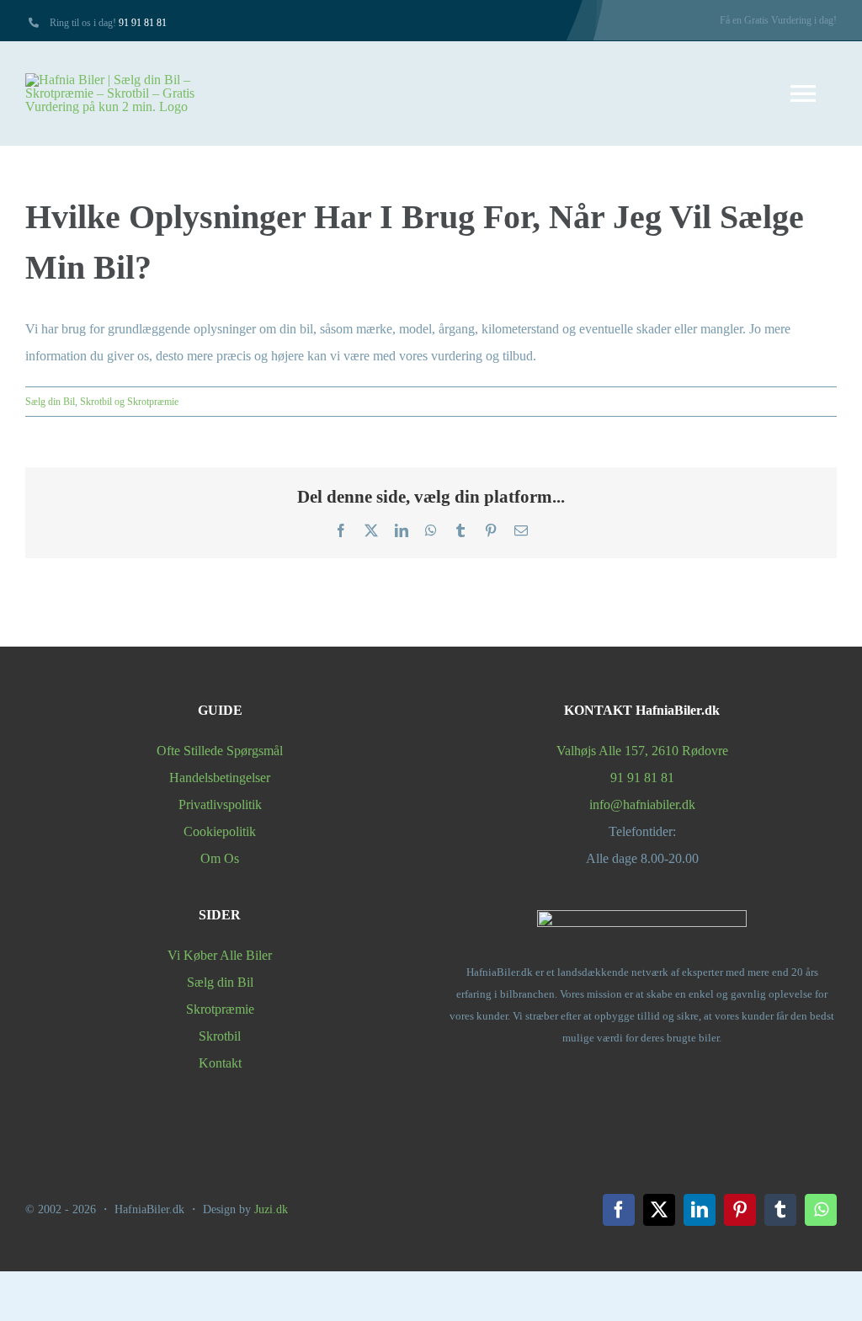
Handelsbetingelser (219, 777)
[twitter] (659, 1210)
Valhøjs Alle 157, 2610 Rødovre (642, 750)
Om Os (219, 858)
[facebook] (619, 1210)
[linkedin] (700, 1210)
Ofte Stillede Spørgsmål (220, 750)
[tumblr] (780, 1210)
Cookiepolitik (220, 831)
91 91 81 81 (143, 23)
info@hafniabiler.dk (642, 804)
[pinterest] (740, 1210)
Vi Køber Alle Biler (220, 955)
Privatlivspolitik (220, 804)
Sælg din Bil (50, 401)
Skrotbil (220, 1036)
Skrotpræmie (220, 1009)
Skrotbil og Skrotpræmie (129, 401)
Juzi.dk (271, 1209)
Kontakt (220, 1063)
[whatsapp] (821, 1210)
